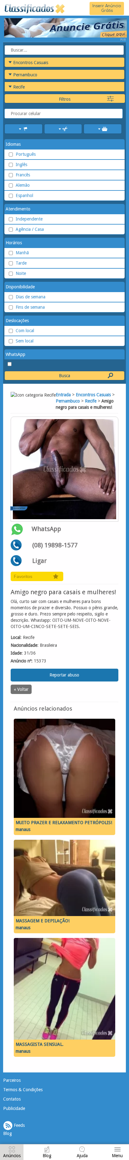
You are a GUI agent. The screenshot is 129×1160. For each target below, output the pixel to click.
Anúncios (12, 1155)
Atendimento (18, 208)
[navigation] (12, 1153)
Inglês (21, 164)
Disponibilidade (20, 286)
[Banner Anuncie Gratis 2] (65, 27)
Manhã (22, 252)
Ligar (39, 561)
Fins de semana (30, 307)
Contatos (12, 1099)
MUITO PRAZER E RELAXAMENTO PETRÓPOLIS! (64, 822)
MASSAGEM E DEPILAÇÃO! (43, 920)
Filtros (64, 99)
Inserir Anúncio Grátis (106, 8)
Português (25, 154)
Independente (29, 218)
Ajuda (82, 1155)
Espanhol (24, 195)
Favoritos (23, 576)
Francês (22, 174)
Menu (117, 1155)
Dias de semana (30, 296)
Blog (47, 1155)
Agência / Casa (29, 229)
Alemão (22, 185)
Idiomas (13, 144)
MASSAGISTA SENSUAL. (40, 1044)
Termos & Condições (23, 1089)
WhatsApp (15, 354)
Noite (20, 273)
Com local (24, 330)
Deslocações (17, 320)
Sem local (24, 340)
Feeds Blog (14, 1129)
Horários (14, 242)
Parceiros (12, 1080)
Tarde (21, 263)
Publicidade (14, 1108)
